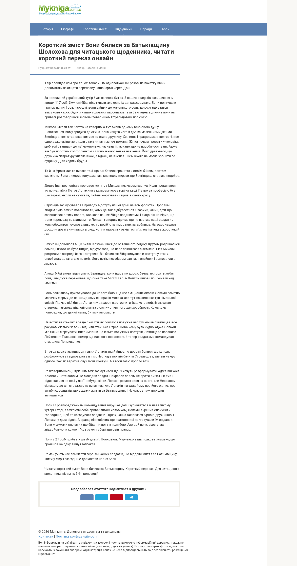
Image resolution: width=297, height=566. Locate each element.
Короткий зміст (95, 29)
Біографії (68, 29)
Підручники (123, 29)
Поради (146, 29)
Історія (47, 29)
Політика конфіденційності (76, 536)
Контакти (45, 536)
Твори (164, 29)
